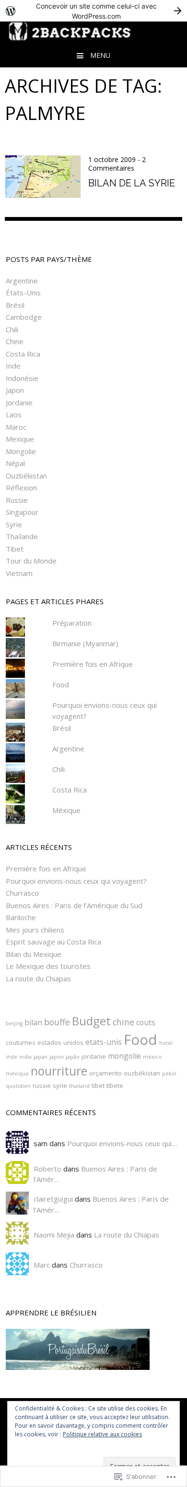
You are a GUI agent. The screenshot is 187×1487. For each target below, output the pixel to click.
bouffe (57, 1022)
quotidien (18, 1086)
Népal (15, 463)
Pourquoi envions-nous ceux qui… (122, 1143)
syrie (60, 1085)
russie (42, 1085)
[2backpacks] (93, 37)
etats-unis (103, 1042)
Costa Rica (23, 353)
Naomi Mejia (54, 1234)
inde (11, 1056)
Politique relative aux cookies (102, 1434)
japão (73, 1056)
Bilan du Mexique (33, 954)
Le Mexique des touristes (48, 966)
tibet (98, 1085)
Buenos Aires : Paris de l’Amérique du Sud (74, 905)
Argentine (22, 280)
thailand (79, 1086)
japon (56, 1056)
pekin (169, 1073)
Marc (42, 1265)
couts (145, 1022)
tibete (114, 1085)
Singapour (22, 512)
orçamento (105, 1073)
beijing (14, 1023)
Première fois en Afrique (92, 664)
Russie (17, 500)
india (25, 1056)
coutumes (20, 1042)
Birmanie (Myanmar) (85, 643)
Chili (12, 329)
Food (60, 684)
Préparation (72, 623)
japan (40, 1056)
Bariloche (21, 917)
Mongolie (21, 451)
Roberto (47, 1168)
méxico (152, 1056)
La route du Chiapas (38, 978)
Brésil (15, 305)
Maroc (16, 427)
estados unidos (60, 1042)
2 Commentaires (117, 164)
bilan (33, 1022)
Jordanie (19, 402)
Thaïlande (22, 536)
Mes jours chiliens (35, 929)
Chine (14, 341)
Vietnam (19, 573)
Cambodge (24, 317)
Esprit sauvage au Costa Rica (53, 941)
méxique (17, 1073)
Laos (14, 414)
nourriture (59, 1071)
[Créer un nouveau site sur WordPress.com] (93, 11)
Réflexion (21, 487)
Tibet (14, 549)
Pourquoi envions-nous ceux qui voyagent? (76, 881)
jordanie (94, 1056)
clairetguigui (53, 1199)
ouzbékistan (142, 1073)
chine (123, 1022)
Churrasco (22, 893)
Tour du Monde (31, 560)
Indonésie (22, 378)
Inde (13, 365)
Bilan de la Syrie (131, 183)
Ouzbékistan (26, 475)
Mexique (20, 439)
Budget (91, 1021)
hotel (166, 1043)
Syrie (14, 524)
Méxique (66, 810)
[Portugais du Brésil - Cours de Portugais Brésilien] (93, 1349)
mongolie (124, 1056)
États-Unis (23, 292)
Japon (15, 390)
